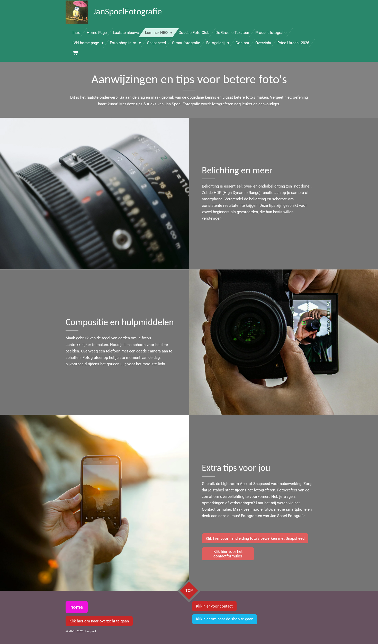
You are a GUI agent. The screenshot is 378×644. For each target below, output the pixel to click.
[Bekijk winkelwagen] (75, 53)
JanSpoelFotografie (127, 12)
